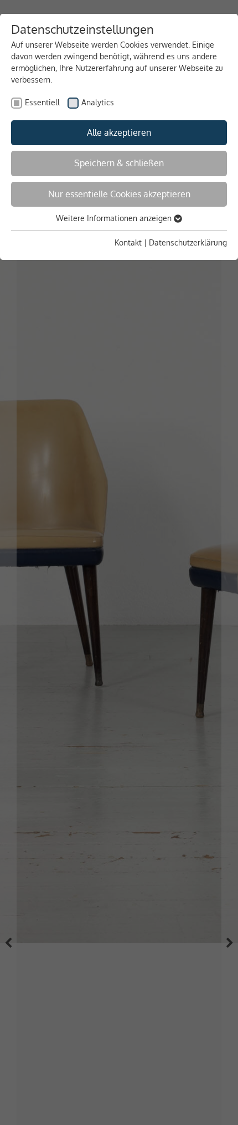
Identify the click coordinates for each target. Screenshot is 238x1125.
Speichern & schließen (119, 162)
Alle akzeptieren (119, 132)
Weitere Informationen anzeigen (115, 218)
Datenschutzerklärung (188, 242)
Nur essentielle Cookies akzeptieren (119, 194)
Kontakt (128, 242)
